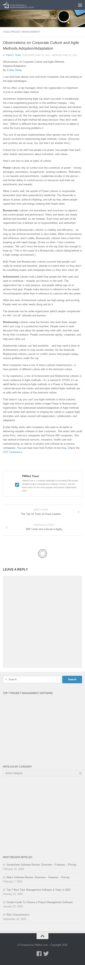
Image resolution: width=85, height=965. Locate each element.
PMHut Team (13, 55)
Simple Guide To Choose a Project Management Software (40, 902)
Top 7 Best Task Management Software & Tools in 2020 (38, 889)
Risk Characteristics (18, 914)
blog (63, 447)
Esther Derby (14, 70)
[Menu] (80, 5)
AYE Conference (12, 452)
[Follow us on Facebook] (39, 953)
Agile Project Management (21, 31)
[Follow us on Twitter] (46, 953)
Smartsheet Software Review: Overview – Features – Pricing (41, 864)
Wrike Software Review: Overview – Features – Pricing (38, 877)
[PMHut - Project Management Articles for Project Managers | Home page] (24, 5)
